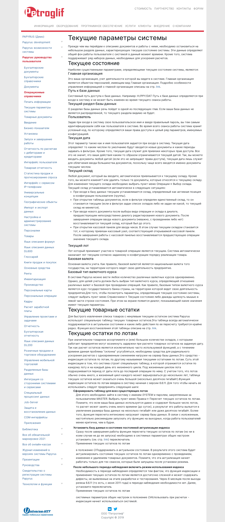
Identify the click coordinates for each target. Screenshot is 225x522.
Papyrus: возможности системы (37, 49)
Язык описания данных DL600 (39, 249)
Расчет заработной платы (36, 309)
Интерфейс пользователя (40, 162)
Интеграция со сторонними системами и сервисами (40, 383)
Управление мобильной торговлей (39, 362)
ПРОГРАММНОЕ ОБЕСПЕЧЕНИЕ (102, 26)
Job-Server (31, 402)
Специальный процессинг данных (37, 394)
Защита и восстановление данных (40, 409)
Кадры (28, 301)
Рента (27, 273)
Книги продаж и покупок (40, 262)
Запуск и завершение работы (38, 141)
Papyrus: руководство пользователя (37, 59)
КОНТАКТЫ (184, 8)
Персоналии (32, 230)
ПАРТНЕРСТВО (164, 8)
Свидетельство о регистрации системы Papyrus (37, 474)
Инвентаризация (35, 279)
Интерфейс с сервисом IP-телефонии (39, 184)
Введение (30, 122)
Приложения (32, 422)
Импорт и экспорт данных (36, 209)
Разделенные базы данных (36, 371)
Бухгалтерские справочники (33, 79)
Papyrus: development (36, 42)
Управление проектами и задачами (40, 318)
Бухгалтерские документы (33, 69)
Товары (29, 236)
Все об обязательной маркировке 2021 (36, 436)
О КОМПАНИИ (182, 26)
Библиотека (30, 429)
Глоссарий (31, 256)
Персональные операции (40, 295)
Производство (33, 284)
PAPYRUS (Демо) (33, 36)
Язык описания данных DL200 (39, 343)
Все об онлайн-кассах (36, 444)
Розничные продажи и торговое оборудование (40, 352)
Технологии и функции (37, 484)
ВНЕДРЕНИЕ (162, 26)
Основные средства (37, 268)
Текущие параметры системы (37, 109)
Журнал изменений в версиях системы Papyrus (39, 452)
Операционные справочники (34, 94)
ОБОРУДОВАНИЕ (67, 26)
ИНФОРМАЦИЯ (44, 26)
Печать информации (37, 101)
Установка (31, 133)
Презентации (31, 459)
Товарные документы (38, 117)
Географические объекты (40, 202)
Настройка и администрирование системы (37, 221)
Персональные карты (38, 290)
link (158, 86)
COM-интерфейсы (35, 417)
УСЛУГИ (130, 26)
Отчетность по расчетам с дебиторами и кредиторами (40, 152)
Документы (31, 86)
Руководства (30, 465)
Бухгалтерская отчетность (33, 333)
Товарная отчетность (38, 167)
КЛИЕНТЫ (144, 26)
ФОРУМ (198, 8)
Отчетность (32, 326)
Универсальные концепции (34, 194)
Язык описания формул (39, 241)
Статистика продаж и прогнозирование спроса (40, 175)
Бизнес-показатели (36, 128)
